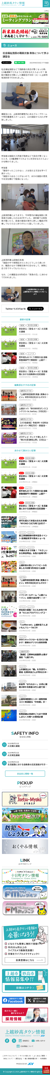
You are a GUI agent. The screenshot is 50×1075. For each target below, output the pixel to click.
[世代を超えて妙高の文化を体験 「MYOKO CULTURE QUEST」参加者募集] (9, 522)
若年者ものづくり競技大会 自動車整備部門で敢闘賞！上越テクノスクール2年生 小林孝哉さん (33, 492)
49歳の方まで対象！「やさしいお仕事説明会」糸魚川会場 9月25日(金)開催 (33, 552)
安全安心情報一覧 (25, 773)
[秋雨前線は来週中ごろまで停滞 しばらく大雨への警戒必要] (9, 715)
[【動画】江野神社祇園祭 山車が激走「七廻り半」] (9, 656)
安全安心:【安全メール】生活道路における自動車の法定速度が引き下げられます (33, 507)
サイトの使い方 (25, 1056)
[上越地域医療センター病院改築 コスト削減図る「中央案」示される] (9, 700)
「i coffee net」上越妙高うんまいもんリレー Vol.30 (33, 626)
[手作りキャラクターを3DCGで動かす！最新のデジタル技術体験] (9, 641)
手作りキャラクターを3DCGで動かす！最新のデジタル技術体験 (33, 641)
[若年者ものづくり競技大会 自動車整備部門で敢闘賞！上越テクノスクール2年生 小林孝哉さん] (9, 492)
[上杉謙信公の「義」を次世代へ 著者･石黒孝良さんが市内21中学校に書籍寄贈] (9, 671)
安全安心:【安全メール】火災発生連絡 (33, 477)
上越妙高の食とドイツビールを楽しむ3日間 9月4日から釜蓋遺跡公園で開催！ (33, 566)
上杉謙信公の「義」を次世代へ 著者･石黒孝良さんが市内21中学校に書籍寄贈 (33, 670)
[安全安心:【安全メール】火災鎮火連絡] (9, 462)
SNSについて (8, 1058)
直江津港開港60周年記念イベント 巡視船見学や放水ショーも (33, 537)
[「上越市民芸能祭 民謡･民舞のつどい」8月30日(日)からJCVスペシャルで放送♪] (9, 581)
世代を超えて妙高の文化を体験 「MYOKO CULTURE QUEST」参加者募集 (34, 522)
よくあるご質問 (39, 1056)
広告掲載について (27, 1046)
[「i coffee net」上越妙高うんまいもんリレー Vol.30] (9, 626)
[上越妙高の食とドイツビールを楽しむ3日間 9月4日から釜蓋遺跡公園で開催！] (9, 566)
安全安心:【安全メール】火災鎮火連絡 (33, 462)
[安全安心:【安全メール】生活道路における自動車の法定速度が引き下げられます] (9, 507)
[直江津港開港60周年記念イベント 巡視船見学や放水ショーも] (9, 537)
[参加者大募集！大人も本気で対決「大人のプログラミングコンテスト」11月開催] (9, 611)
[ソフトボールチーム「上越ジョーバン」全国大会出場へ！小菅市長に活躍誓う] (9, 596)
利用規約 (43, 1058)
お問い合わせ (40, 1040)
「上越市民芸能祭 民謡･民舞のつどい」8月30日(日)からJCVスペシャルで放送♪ (33, 581)
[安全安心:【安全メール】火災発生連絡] (9, 477)
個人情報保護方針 (31, 1058)
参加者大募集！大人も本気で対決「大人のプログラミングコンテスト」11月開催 (33, 611)
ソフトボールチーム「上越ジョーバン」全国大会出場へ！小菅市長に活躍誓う (33, 596)
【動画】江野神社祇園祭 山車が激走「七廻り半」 (33, 656)
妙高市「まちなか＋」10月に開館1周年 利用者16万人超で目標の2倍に (33, 685)
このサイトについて (9, 1056)
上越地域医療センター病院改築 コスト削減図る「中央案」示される (33, 700)
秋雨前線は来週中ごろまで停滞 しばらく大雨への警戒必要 (33, 715)
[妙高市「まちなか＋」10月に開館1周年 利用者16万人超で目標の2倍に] (9, 685)
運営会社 (18, 1058)
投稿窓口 (26, 1040)
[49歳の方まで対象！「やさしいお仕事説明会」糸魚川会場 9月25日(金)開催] (9, 552)
